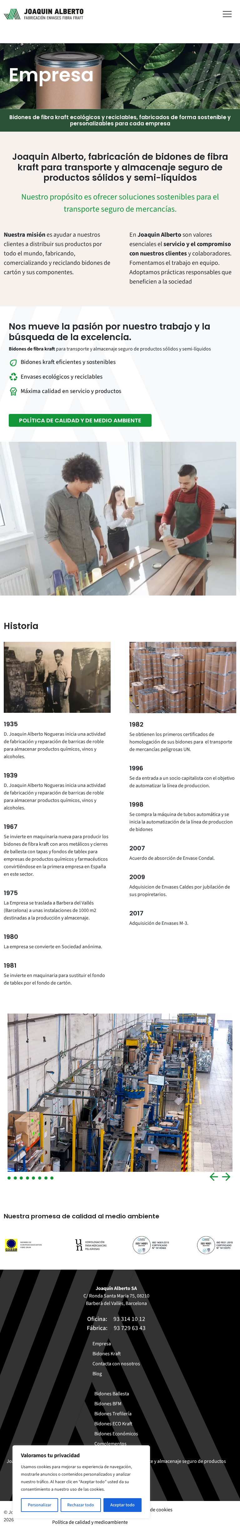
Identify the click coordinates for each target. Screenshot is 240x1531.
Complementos (110, 1443)
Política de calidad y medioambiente (90, 1522)
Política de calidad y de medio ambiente (80, 420)
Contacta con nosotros (116, 1363)
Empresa (101, 1343)
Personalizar (39, 1505)
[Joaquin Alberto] (43, 14)
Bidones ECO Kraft (113, 1423)
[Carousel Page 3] (21, 1178)
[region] (81, 1481)
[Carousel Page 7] (46, 1178)
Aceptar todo (122, 1505)
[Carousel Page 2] (15, 1178)
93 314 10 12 (129, 1319)
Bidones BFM (108, 1403)
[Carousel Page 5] (33, 1178)
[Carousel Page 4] (27, 1178)
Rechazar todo (80, 1505)
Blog (97, 1373)
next (226, 1177)
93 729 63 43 (130, 1328)
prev (214, 1177)
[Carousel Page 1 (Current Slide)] (9, 1178)
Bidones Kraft (106, 1353)
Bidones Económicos (116, 1433)
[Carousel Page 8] (51, 1178)
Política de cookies (152, 1509)
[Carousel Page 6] (39, 1178)
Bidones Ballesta (111, 1393)
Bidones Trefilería (113, 1413)
